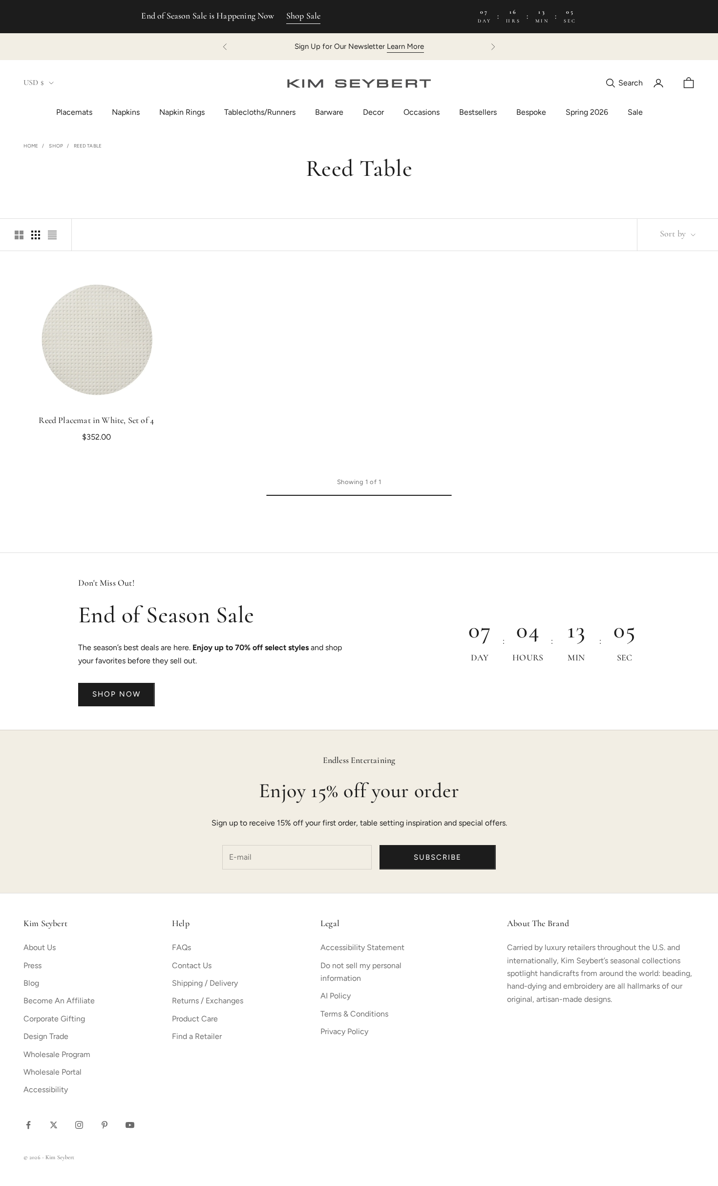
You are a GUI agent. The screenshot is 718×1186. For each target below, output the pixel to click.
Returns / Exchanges (207, 1000)
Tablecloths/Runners (260, 112)
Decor (373, 112)
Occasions (421, 112)
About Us (39, 947)
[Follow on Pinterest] (104, 1125)
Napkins (126, 112)
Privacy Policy (344, 1031)
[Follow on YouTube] (130, 1125)
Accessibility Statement (362, 947)
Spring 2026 (587, 112)
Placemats (74, 112)
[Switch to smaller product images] (35, 235)
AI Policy (335, 995)
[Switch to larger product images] (19, 235)
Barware (329, 112)
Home (30, 146)
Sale (635, 112)
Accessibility (45, 1089)
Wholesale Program (56, 1054)
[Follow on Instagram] (79, 1125)
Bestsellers (478, 112)
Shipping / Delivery (205, 983)
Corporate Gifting (54, 1018)
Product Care (195, 1018)
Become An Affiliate (59, 1000)
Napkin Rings (182, 112)
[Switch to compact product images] (52, 235)
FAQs (181, 947)
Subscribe (438, 857)
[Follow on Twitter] (54, 1125)
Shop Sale (303, 16)
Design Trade (45, 1036)
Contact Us (191, 965)
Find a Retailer (197, 1036)
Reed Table (88, 146)
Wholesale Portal (52, 1072)
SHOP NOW (116, 694)
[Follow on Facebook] (28, 1125)
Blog (31, 983)
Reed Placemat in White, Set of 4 (96, 421)
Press (32, 965)
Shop (56, 146)
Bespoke (531, 112)
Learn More (405, 46)
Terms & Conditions (354, 1013)
